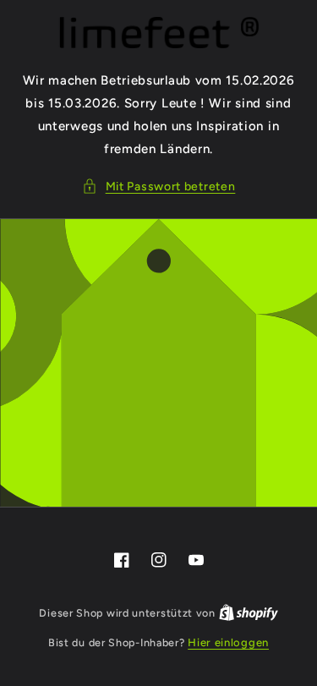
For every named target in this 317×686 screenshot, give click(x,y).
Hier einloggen (228, 642)
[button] (159, 186)
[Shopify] (248, 612)
